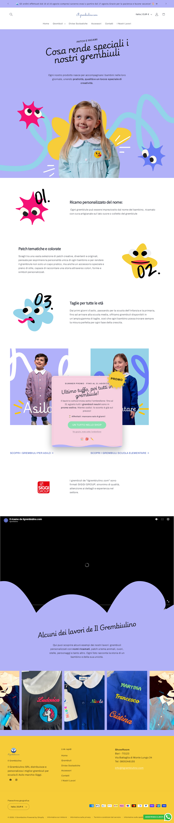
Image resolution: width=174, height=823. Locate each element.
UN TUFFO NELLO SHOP (87, 425)
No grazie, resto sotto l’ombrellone (87, 432)
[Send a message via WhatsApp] (168, 817)
